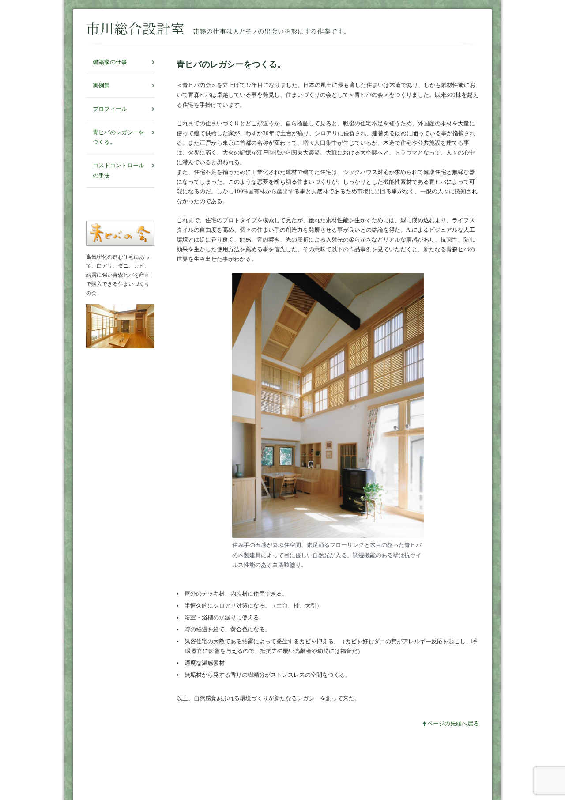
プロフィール (110, 109)
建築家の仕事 (110, 62)
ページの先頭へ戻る (453, 723)
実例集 (101, 85)
